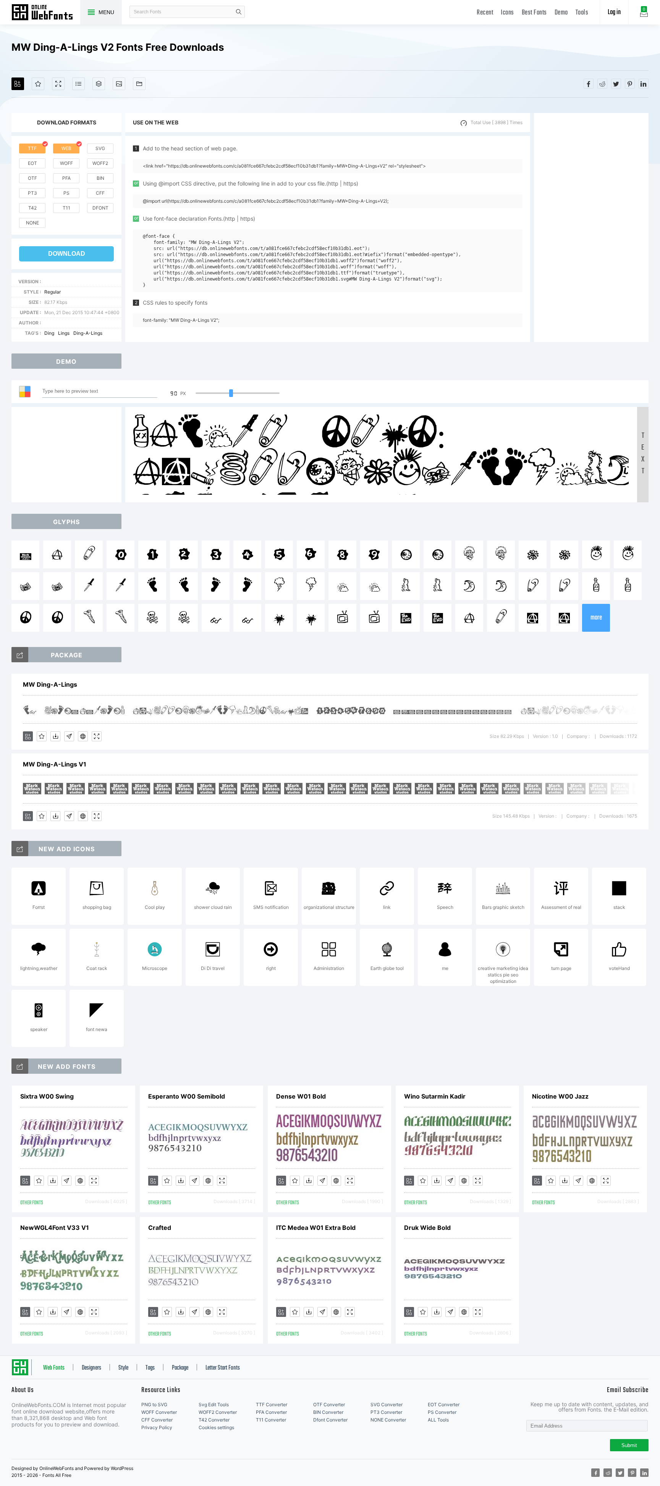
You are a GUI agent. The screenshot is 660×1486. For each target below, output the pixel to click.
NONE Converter (388, 1420)
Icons (507, 12)
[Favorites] (38, 83)
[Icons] (119, 83)
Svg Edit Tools (214, 1404)
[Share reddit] (602, 84)
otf (32, 178)
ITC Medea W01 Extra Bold (316, 1227)
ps (66, 193)
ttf (32, 148)
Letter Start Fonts (222, 1368)
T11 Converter (271, 1420)
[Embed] (83, 736)
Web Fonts (54, 1368)
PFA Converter (271, 1412)
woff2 (100, 163)
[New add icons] (19, 848)
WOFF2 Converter (218, 1412)
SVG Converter (386, 1404)
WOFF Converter (159, 1412)
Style (123, 1368)
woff (66, 163)
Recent (485, 12)
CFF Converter (157, 1420)
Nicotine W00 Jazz (560, 1096)
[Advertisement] (591, 227)
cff (100, 193)
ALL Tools (438, 1420)
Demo (561, 12)
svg (100, 148)
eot (32, 163)
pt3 (32, 193)
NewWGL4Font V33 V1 (54, 1227)
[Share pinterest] (630, 84)
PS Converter (442, 1412)
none (32, 223)
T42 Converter (214, 1420)
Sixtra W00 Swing (47, 1096)
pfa (66, 178)
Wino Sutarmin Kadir (435, 1096)
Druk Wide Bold (427, 1227)
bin (100, 178)
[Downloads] (55, 736)
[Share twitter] (616, 84)
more (596, 617)
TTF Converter (271, 1404)
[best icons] (19, 1066)
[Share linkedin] (644, 84)
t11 (66, 208)
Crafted (159, 1227)
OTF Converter (329, 1404)
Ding (49, 333)
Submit (629, 1445)
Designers (91, 1368)
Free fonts (45, 13)
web (66, 148)
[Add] (17, 83)
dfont (100, 208)
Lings (64, 333)
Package (180, 1368)
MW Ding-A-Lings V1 (54, 764)
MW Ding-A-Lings (50, 684)
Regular (52, 292)
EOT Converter (443, 1404)
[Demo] (58, 83)
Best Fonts (534, 12)
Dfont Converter (330, 1420)
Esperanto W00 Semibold (186, 1096)
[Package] (98, 83)
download (66, 253)
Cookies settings (216, 1427)
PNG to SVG (154, 1404)
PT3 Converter (386, 1412)
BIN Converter (328, 1412)
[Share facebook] (589, 84)
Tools (582, 12)
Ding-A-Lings (87, 333)
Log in (614, 12)
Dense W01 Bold (301, 1096)
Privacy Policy (156, 1427)
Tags (150, 1368)
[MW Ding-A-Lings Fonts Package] (19, 654)
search (238, 12)
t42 (32, 208)
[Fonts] (139, 83)
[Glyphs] (78, 83)
